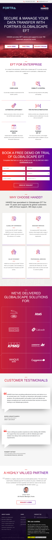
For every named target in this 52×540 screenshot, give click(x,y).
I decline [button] (33, 537)
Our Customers (25, 522)
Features (23, 517)
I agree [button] (29, 537)
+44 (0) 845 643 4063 (40, 160)
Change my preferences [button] (40, 537)
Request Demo (24, 519)
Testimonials (24, 524)
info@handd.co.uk (26, 162)
